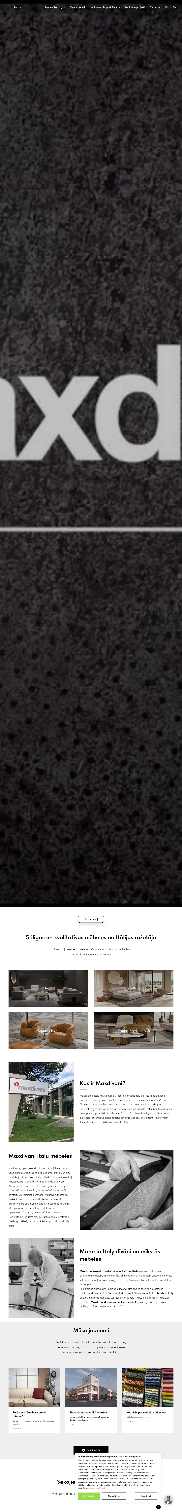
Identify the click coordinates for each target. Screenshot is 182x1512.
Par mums (154, 7)
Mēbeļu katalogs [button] (54, 7)
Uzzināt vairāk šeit (96, 1488)
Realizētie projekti (135, 7)
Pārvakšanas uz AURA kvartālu (88, 1412)
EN (174, 7)
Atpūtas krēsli (48, 1030)
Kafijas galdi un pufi (133, 1030)
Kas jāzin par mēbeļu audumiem (146, 1412)
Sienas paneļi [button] (77, 7)
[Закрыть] (158, 1507)
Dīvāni (48, 988)
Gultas (133, 988)
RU (166, 7)
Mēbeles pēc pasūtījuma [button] (104, 7)
